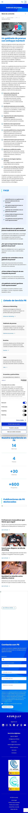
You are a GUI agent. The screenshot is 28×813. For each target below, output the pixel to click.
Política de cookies (14, 805)
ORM (4, 367)
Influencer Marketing (8, 316)
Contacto (14, 810)
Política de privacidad (14, 802)
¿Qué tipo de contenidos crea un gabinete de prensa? (14, 210)
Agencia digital (10, 17)
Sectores (14, 750)
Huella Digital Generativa (14, 744)
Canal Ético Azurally (14, 807)
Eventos (5, 350)
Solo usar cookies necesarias (14, 431)
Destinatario (4, 656)
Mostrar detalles (20, 420)
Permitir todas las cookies (14, 424)
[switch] (25, 407)
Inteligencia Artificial (14, 739)
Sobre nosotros (14, 747)
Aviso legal (14, 800)
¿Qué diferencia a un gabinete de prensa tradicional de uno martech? (14, 201)
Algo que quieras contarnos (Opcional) (10, 682)
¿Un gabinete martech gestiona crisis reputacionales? (14, 219)
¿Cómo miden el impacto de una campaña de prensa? (14, 215)
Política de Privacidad (7, 701)
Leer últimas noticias (8, 607)
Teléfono (3, 675)
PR (16, 17)
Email (3, 669)
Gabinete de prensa (8, 333)
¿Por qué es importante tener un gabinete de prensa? (14, 206)
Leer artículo (5, 530)
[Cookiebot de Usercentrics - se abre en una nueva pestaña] (21, 380)
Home (3, 17)
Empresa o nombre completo (8, 662)
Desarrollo (14, 742)
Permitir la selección (14, 427)
